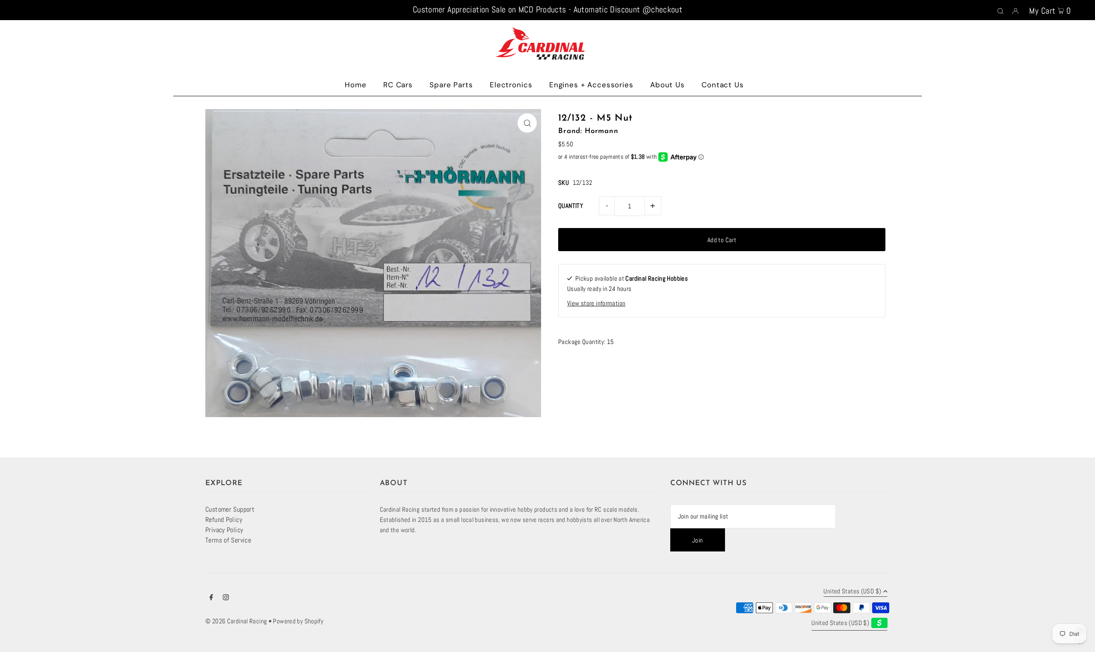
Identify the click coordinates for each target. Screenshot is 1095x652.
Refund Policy (223, 519)
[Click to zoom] (527, 123)
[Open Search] (1000, 10)
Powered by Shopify (298, 621)
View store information (596, 303)
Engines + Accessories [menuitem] (591, 84)
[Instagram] (226, 598)
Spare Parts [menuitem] (451, 84)
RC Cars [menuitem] (398, 84)
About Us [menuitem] (667, 84)
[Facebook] (211, 598)
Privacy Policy (224, 529)
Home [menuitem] (355, 84)
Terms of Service (228, 540)
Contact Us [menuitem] (722, 84)
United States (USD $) (852, 591)
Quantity (570, 206)
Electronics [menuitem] (511, 84)
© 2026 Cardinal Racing (236, 621)
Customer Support (230, 509)
